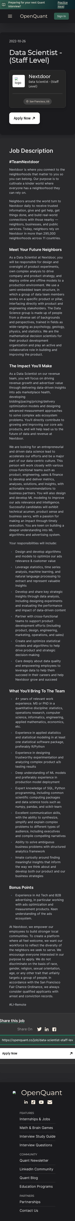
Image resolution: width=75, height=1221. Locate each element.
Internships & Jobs (35, 1119)
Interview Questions (36, 1145)
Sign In (61, 16)
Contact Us (29, 1210)
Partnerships (30, 1202)
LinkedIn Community (36, 1169)
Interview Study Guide (37, 1136)
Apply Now (22, 118)
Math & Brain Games (36, 1128)
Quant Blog (29, 1178)
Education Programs (36, 1186)
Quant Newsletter (34, 1160)
